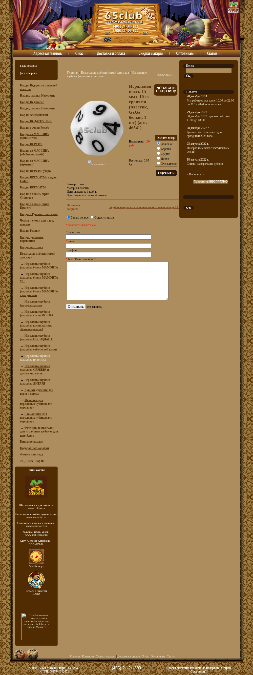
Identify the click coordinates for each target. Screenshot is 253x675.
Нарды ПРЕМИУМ (33, 187)
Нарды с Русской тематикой (39, 214)
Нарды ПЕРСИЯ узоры (35, 171)
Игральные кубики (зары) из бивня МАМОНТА (39, 265)
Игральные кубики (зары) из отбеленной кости (38, 347)
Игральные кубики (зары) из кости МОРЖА (36, 313)
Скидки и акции (105, 656)
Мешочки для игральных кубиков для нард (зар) (36, 403)
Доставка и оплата (128, 656)
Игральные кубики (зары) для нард (105, 72)
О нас (145, 656)
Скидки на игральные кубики (205, 163)
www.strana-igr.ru (36, 516)
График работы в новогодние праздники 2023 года (205, 134)
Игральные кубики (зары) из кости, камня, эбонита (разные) (36, 325)
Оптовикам (158, 656)
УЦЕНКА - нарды (32, 461)
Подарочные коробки (34, 448)
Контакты (88, 656)
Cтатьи (171, 656)
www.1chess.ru (36, 508)
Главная (73, 72)
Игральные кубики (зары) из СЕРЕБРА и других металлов (35, 369)
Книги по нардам (31, 441)
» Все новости (195, 174)
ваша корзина (28, 65)
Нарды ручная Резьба (34, 127)
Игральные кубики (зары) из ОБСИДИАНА (36, 337)
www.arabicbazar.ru (36, 534)
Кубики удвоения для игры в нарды (36, 391)
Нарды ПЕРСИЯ (31, 144)
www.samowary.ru (36, 525)
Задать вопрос (79, 217)
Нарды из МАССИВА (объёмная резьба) (34, 152)
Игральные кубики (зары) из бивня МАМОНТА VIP (39, 277)
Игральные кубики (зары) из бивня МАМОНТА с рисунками (39, 291)
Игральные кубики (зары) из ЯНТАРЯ (35, 381)
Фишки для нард (31, 454)
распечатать (164, 74)
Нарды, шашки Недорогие (37, 95)
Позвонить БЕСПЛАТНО (210, 181)
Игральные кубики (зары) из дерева (35, 303)
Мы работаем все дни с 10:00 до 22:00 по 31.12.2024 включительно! (210, 102)
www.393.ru (36, 543)
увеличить (99, 164)
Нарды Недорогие (32, 102)
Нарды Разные (30, 230)
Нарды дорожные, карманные (32, 239)
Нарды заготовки (31, 247)
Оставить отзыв (104, 217)
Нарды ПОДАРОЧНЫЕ (36, 121)
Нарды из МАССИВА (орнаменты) (34, 136)
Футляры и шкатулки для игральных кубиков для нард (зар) (39, 431)
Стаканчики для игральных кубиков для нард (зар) (36, 417)
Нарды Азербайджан (34, 115)
